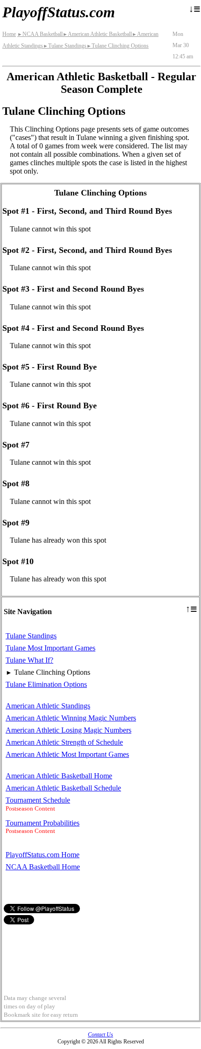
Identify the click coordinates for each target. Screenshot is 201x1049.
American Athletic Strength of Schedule (64, 742)
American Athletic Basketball (97, 34)
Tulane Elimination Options (46, 684)
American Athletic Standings (48, 706)
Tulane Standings (64, 45)
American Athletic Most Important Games (67, 754)
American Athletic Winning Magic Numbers (71, 718)
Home (9, 34)
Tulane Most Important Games (50, 648)
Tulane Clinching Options (117, 45)
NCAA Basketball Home (43, 867)
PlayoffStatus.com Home (42, 855)
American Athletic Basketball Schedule (63, 788)
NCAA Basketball (40, 34)
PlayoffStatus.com (58, 12)
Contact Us (100, 1034)
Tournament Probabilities (42, 823)
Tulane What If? (29, 660)
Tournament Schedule (38, 800)
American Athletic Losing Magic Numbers (68, 730)
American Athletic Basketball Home (59, 776)
